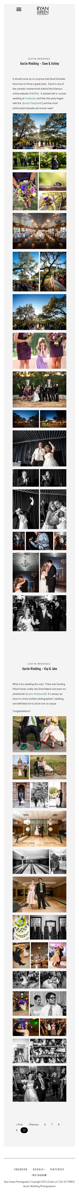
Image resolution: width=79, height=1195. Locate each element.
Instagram (39, 1175)
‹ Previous (33, 1124)
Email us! (53, 1181)
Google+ (39, 1169)
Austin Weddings (39, 58)
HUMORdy (34, 93)
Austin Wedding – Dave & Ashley (39, 63)
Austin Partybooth (32, 103)
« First (19, 1124)
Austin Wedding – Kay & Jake (39, 668)
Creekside (30, 98)
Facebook (21, 1169)
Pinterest (57, 1169)
